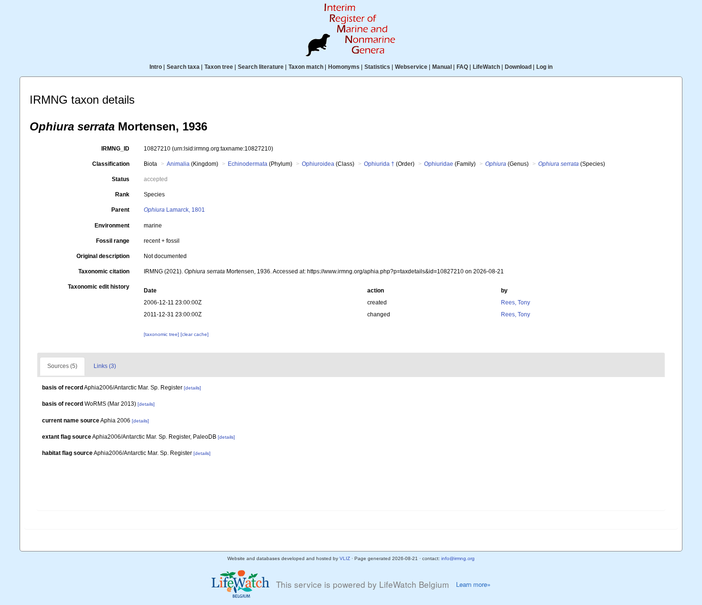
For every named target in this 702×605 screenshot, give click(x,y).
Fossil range (112, 241)
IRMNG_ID (115, 148)
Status (120, 179)
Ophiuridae (438, 164)
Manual (442, 67)
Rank (122, 194)
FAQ (462, 67)
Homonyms (344, 67)
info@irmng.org (458, 558)
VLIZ (345, 558)
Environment (112, 225)
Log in (544, 67)
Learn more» (473, 584)
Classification (110, 164)
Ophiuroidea (318, 164)
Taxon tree (218, 67)
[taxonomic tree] (162, 334)
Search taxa (183, 67)
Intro (155, 67)
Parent (120, 209)
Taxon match (305, 67)
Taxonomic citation (103, 271)
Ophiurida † (379, 164)
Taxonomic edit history (98, 286)
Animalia (178, 164)
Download (518, 67)
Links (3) (105, 366)
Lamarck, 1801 (174, 209)
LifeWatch (486, 67)
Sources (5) (62, 366)
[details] (192, 387)
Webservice (411, 67)
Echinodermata (247, 164)
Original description (102, 256)
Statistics (377, 67)
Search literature (261, 67)
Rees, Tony (515, 302)
